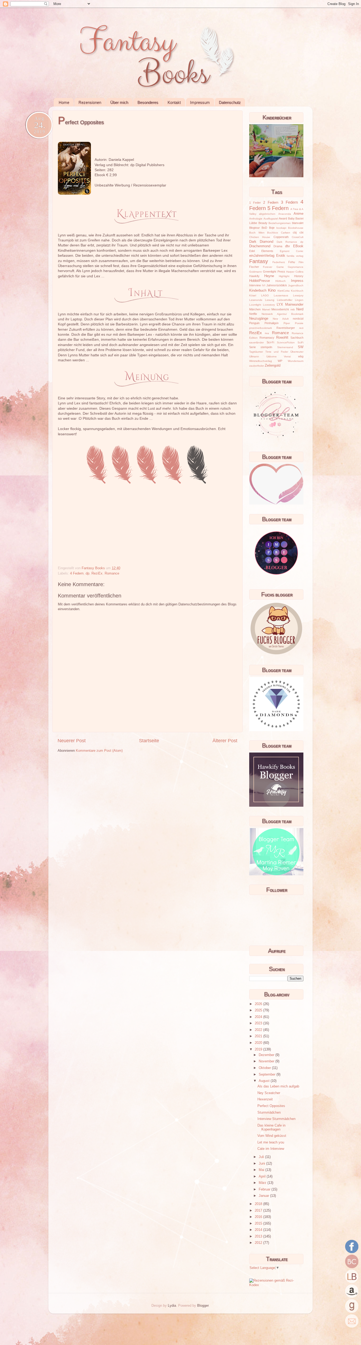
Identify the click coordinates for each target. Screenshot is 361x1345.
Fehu (291, 262)
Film (301, 262)
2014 (259, 1230)
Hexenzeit (265, 1099)
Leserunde (255, 299)
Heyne (269, 276)
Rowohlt (282, 337)
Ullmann (254, 356)
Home (64, 102)
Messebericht (280, 309)
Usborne (271, 356)
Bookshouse (295, 227)
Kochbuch (297, 290)
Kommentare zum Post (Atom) (99, 751)
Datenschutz (230, 102)
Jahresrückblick (276, 285)
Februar (265, 1189)
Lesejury (298, 295)
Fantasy (258, 261)
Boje (272, 227)
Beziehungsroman (280, 223)
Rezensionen (89, 102)
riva (267, 333)
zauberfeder (256, 365)
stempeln (266, 347)
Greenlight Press (274, 271)
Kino (272, 290)
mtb (292, 309)
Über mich (119, 102)
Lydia (172, 1305)
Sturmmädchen (269, 1112)
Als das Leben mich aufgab (278, 1086)
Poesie (299, 323)
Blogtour (254, 227)
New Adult (280, 318)
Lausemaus (281, 295)
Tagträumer (256, 351)
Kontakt (174, 102)
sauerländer (256, 342)
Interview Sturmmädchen (276, 1119)
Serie (252, 347)
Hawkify (254, 276)
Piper (287, 323)
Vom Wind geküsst (271, 1136)
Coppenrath (281, 237)
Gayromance (295, 266)
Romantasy (267, 337)
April (263, 1176)
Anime (298, 214)
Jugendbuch (295, 285)
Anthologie (255, 218)
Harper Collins (294, 271)
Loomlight (255, 304)
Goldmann (255, 271)
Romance (112, 573)
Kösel (252, 295)
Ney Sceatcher (268, 1093)
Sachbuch (296, 337)
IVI (263, 285)
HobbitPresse (259, 281)
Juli (262, 1157)
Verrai (287, 356)
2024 (259, 1017)
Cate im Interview (270, 1149)
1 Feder (255, 202)
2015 (259, 1223)
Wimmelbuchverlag (260, 360)
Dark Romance (287, 241)
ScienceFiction (286, 342)
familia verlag (295, 255)
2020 (259, 1043)
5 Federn (278, 208)
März (263, 1183)
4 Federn (77, 573)
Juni (262, 1163)
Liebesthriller (284, 299)
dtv (287, 246)
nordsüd (298, 318)
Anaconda (284, 213)
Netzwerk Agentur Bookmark (282, 313)
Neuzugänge (258, 318)
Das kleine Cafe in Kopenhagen (271, 1127)
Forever (267, 266)
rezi (301, 327)
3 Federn (289, 202)
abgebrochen (267, 213)
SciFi (300, 342)
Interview (255, 285)
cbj (295, 232)
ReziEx (97, 573)
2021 (259, 1036)
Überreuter (296, 351)
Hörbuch (280, 280)
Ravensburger (285, 327)
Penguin (254, 323)
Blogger (203, 1305)
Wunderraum (295, 360)
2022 (259, 1030)
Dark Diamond (261, 242)
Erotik (280, 256)
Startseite (149, 740)
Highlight (284, 276)
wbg (300, 356)
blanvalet (297, 223)
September (267, 1074)
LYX (280, 304)
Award (283, 218)
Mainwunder (294, 304)
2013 (259, 1236)
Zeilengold (272, 365)
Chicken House (259, 237)
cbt (301, 232)
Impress (297, 281)
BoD (264, 227)
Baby (291, 218)
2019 (259, 1049)
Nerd (299, 309)
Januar (264, 1196)
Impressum (200, 102)
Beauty (262, 223)
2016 (259, 1217)
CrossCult (297, 237)
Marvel (266, 309)
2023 (259, 1023)
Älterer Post (224, 740)
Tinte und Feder (276, 351)
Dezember (267, 1055)
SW (300, 347)
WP (280, 360)
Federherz (278, 262)
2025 (259, 1010)
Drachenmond (259, 246)
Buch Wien (257, 232)
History (298, 276)
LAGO (265, 295)
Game (280, 266)
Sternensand (285, 347)
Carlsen (285, 232)
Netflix (253, 313)
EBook (298, 246)
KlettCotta (283, 290)
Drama (278, 246)
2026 (259, 1004)
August (265, 1081)
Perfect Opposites (271, 1106)
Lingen (299, 299)
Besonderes (147, 102)
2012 (259, 1243)
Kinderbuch (257, 290)
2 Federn (270, 202)
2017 (259, 1210)
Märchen (255, 309)
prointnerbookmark (260, 327)
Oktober (265, 1068)
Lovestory (269, 304)
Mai (262, 1170)
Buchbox (272, 232)
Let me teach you (270, 1142)
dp (87, 573)
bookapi (281, 227)
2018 (259, 1204)
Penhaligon (272, 323)
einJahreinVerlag (261, 256)
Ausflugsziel (270, 218)
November (267, 1061)
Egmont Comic (291, 251)
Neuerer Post (72, 740)
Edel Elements (261, 251)
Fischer (254, 266)
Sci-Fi (270, 342)
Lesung (269, 299)
